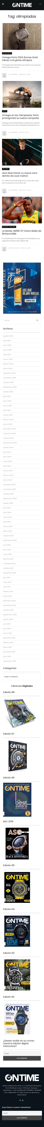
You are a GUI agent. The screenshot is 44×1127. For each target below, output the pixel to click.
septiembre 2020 (10, 615)
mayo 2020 (7, 633)
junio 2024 (7, 457)
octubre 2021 (8, 568)
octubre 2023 (8, 494)
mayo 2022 (7, 554)
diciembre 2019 (9, 638)
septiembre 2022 (10, 540)
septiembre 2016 (9, 661)
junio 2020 (7, 629)
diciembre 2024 (9, 429)
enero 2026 (7, 368)
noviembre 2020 (9, 605)
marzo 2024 (8, 471)
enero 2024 (7, 480)
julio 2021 (6, 577)
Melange (6, 169)
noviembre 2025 (9, 378)
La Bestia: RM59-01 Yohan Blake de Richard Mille (21, 232)
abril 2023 (7, 522)
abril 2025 (7, 410)
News (5, 111)
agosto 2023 (8, 503)
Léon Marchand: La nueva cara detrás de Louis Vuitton (19, 174)
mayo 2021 (7, 582)
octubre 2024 (8, 438)
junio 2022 (7, 550)
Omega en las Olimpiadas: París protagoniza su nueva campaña (20, 117)
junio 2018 (7, 656)
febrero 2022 (8, 559)
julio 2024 (7, 452)
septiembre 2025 (10, 387)
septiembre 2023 (10, 498)
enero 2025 (7, 424)
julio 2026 (7, 341)
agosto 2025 (8, 392)
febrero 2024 (8, 475)
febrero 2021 (8, 591)
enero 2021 (7, 596)
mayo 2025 (7, 406)
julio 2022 (7, 545)
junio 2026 (7, 345)
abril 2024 (7, 466)
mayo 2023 (7, 517)
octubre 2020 (8, 610)
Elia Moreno (13, 74)
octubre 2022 (8, 536)
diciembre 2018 (9, 652)
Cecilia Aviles (14, 248)
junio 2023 (7, 512)
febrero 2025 (8, 419)
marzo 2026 (8, 359)
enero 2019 (7, 647)
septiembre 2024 (10, 443)
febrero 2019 (8, 642)
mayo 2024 (7, 461)
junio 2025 (7, 401)
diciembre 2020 (9, 601)
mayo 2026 (7, 350)
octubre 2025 (8, 382)
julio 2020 (7, 624)
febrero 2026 (8, 364)
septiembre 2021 (9, 573)
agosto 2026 (8, 336)
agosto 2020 (8, 619)
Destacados (7, 53)
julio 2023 (7, 508)
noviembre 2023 (9, 489)
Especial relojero (9, 227)
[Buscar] (37, 320)
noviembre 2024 (9, 433)
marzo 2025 (8, 415)
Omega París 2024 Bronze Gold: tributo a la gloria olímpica (20, 59)
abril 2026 (7, 354)
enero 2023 (7, 531)
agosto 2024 (8, 447)
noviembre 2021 (9, 563)
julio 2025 (7, 396)
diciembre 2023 (9, 485)
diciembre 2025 (9, 373)
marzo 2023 (8, 526)
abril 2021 (6, 587)
